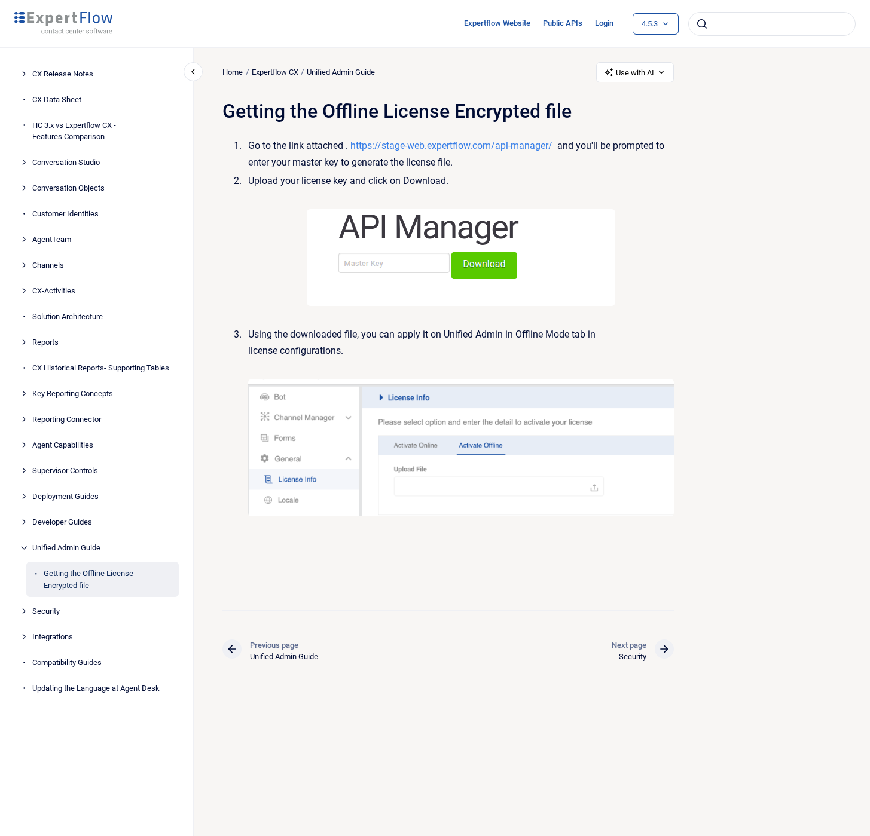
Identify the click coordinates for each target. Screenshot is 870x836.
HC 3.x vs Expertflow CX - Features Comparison (74, 131)
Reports (45, 342)
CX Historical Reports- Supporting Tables (100, 367)
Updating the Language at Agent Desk (96, 688)
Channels (48, 265)
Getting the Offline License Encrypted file (88, 579)
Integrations (52, 636)
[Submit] (702, 23)
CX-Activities (53, 290)
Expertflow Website (497, 23)
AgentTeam (51, 239)
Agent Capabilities (62, 444)
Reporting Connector (66, 419)
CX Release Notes (62, 73)
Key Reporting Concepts (72, 393)
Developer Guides (62, 521)
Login (604, 23)
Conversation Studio (66, 162)
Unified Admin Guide (66, 547)
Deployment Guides (65, 496)
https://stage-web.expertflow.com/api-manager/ (451, 145)
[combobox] (772, 24)
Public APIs (562, 23)
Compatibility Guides (67, 662)
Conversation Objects (68, 187)
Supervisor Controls (65, 470)
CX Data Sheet (56, 99)
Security (46, 611)
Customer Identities (65, 213)
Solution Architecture (67, 316)
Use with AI (635, 72)
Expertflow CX (275, 72)
